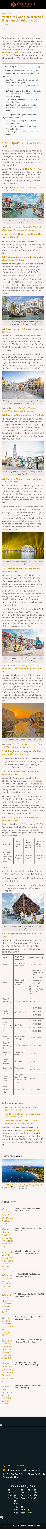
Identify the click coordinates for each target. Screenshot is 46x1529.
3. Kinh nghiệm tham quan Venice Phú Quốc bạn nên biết (19, 116)
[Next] (42, 1175)
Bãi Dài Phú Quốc (34, 169)
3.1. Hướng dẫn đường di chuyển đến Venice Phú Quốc (21, 121)
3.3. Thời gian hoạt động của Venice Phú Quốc (22, 133)
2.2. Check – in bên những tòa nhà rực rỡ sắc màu (22, 86)
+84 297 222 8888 (15, 1465)
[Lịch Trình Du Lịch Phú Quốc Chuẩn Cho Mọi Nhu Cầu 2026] (23, 1171)
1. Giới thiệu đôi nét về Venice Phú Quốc (20, 70)
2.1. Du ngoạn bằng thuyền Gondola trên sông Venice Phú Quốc (22, 81)
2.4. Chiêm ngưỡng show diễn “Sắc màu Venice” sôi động (22, 95)
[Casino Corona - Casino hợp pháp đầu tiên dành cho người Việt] (23, 4)
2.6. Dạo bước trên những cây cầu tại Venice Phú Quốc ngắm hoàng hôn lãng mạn (22, 108)
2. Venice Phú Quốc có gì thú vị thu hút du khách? (21, 75)
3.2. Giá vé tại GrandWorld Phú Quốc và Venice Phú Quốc (22, 127)
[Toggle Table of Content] (38, 67)
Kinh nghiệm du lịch (10, 13)
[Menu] (3, 4)
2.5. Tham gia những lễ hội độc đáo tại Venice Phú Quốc (21, 100)
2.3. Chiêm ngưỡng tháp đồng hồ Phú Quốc (23, 91)
